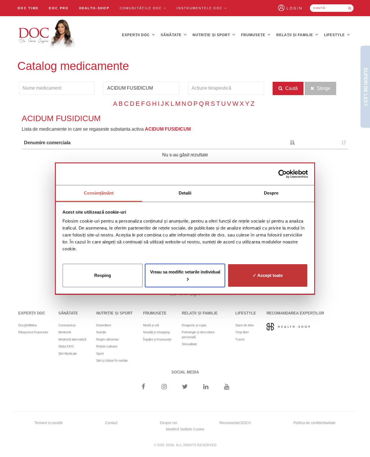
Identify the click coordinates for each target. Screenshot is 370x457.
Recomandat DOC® (235, 423)
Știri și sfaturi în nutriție (112, 360)
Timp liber (242, 332)
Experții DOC (136, 35)
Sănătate (172, 35)
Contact (111, 423)
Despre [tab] (271, 192)
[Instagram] (164, 387)
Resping (102, 275)
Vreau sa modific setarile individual (185, 271)
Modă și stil (151, 325)
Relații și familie (295, 35)
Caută (291, 88)
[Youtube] (226, 387)
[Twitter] (185, 387)
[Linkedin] (205, 387)
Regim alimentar (107, 339)
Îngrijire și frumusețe (157, 339)
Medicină (64, 332)
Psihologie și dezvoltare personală (198, 334)
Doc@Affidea (27, 325)
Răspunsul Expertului (33, 332)
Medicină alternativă (72, 339)
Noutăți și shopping (156, 332)
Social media (185, 372)
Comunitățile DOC (142, 8)
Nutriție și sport (212, 35)
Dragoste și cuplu (194, 325)
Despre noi (168, 423)
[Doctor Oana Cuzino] (47, 35)
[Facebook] (143, 387)
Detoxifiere (103, 325)
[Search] (350, 8)
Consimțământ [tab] (99, 192)
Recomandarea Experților (295, 313)
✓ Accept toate (268, 275)
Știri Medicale (67, 353)
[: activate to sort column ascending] (322, 143)
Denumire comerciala (47, 142)
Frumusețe (254, 35)
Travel (239, 339)
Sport (100, 353)
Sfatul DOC (66, 346)
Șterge (323, 88)
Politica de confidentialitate (314, 423)
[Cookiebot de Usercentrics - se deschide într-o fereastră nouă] (282, 174)
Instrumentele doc (200, 8)
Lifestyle (335, 35)
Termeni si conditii (48, 423)
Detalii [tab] (185, 192)
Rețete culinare (106, 346)
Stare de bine (244, 325)
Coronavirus (67, 325)
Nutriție (101, 332)
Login (294, 8)
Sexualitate (189, 344)
